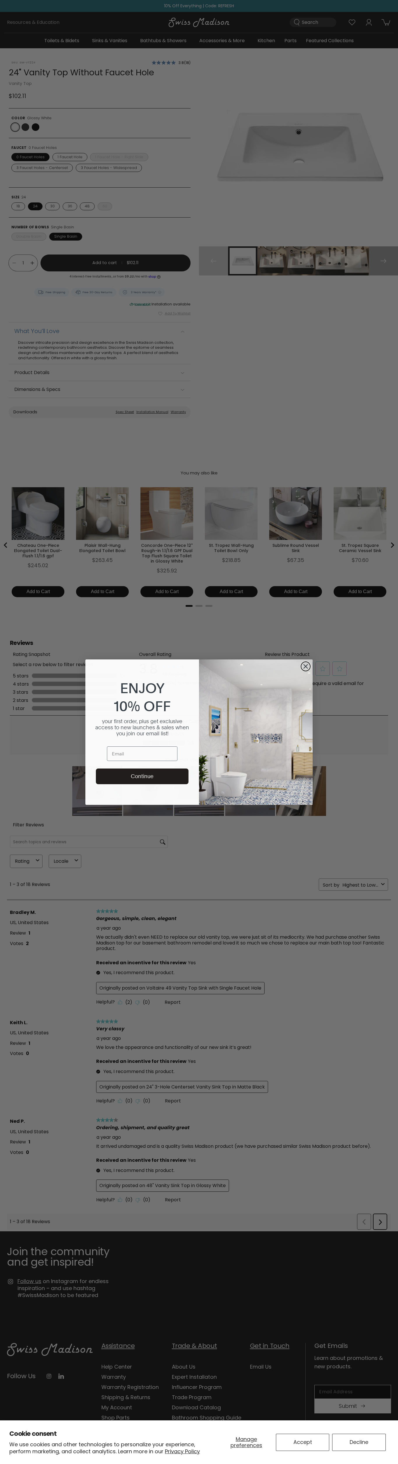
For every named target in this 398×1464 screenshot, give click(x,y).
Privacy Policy (182, 1451)
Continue (142, 776)
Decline (359, 1442)
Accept (302, 1442)
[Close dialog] (305, 666)
